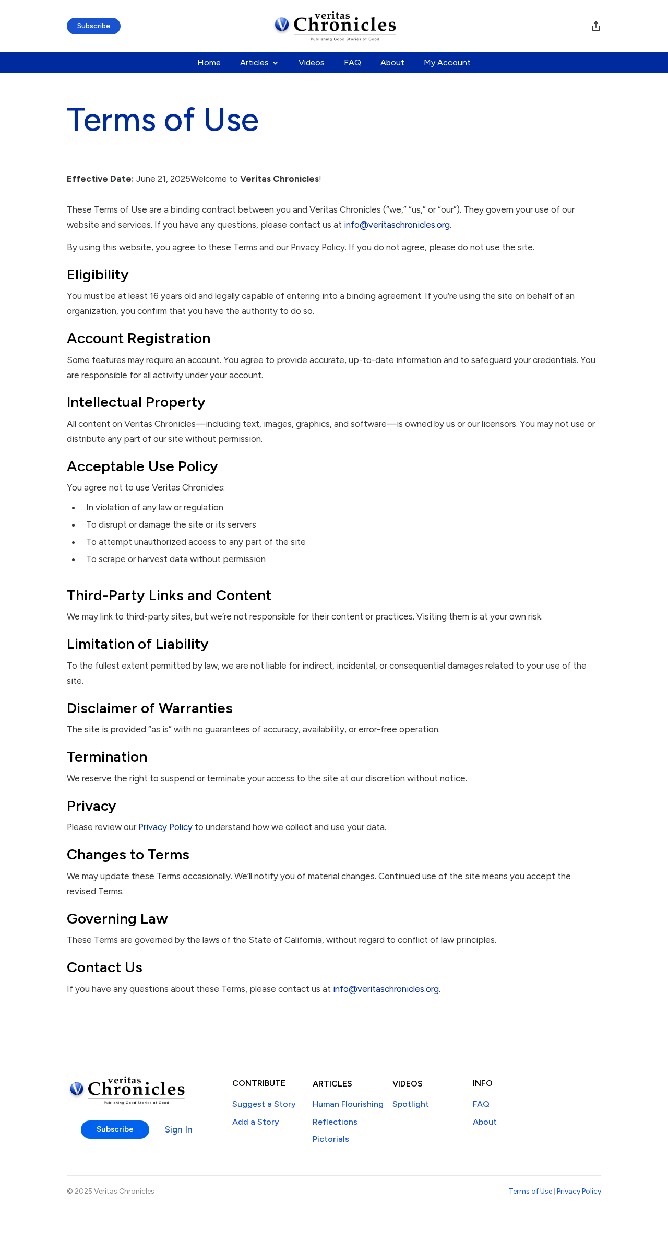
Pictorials (331, 1139)
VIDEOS (407, 1084)
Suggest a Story (264, 1104)
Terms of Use (530, 1191)
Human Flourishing (348, 1104)
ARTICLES (332, 1084)
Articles (254, 63)
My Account (447, 63)
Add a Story (255, 1122)
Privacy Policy (165, 827)
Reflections (335, 1122)
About (392, 63)
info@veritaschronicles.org (397, 224)
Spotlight (410, 1104)
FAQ (352, 63)
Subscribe (93, 25)
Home (209, 63)
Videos (312, 63)
